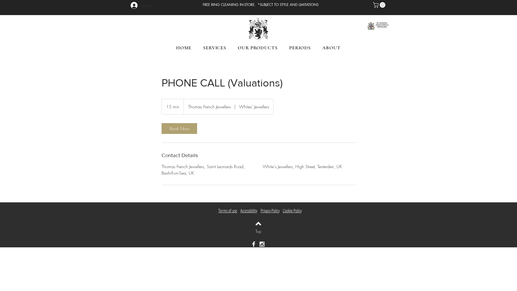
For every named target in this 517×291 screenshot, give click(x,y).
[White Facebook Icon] (253, 244)
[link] (179, 128)
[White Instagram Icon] (262, 244)
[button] (380, 5)
